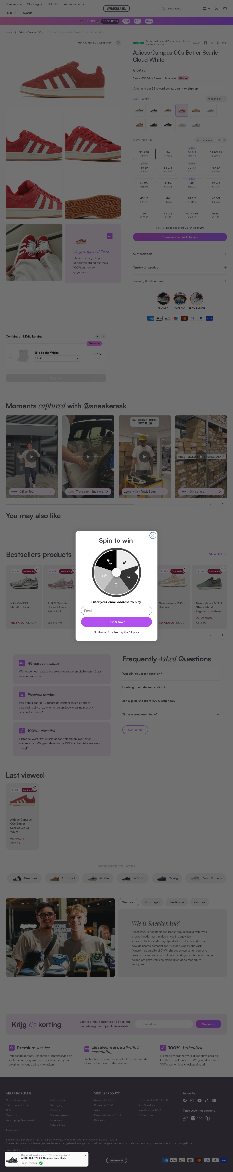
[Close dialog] (153, 535)
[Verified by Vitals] (41, 1163)
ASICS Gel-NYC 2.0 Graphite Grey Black (43, 1158)
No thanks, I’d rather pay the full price (116, 632)
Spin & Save (116, 622)
